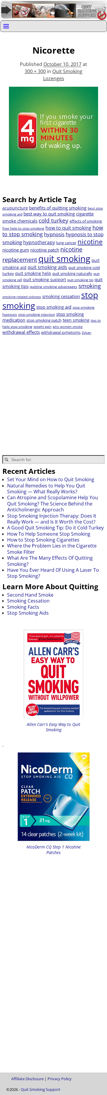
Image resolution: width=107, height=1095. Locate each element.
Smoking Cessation (28, 601)
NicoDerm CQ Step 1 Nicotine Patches (53, 849)
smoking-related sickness (21, 297)
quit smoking (64, 259)
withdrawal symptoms (61, 332)
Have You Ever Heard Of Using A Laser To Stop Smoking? (53, 573)
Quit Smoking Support (40, 1089)
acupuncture (15, 208)
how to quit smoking (68, 228)
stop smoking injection (36, 314)
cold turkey (53, 220)
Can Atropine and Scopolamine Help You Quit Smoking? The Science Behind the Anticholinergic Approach (52, 503)
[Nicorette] (53, 135)
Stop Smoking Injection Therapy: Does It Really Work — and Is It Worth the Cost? (51, 519)
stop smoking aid (53, 307)
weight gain (42, 327)
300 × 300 (35, 71)
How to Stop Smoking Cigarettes (43, 540)
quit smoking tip (80, 279)
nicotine (90, 241)
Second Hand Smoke (30, 595)
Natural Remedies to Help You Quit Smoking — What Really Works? (46, 488)
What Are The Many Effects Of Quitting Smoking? (50, 561)
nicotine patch (44, 250)
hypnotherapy (39, 242)
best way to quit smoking (49, 214)
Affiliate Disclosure (27, 1078)
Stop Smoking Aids (28, 613)
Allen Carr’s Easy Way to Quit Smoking (53, 727)
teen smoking (76, 320)
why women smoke (68, 327)
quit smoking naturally (72, 273)
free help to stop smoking (23, 228)
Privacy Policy (60, 1078)
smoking (89, 286)
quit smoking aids (47, 267)
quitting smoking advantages (53, 286)
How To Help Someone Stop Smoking (48, 534)
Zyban (86, 333)
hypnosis (54, 234)
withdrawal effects (21, 332)
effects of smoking (86, 221)
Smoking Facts (23, 607)
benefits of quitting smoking (57, 208)
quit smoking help (33, 273)
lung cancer (66, 242)
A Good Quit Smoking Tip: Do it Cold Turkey (55, 527)
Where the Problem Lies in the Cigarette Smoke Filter (52, 548)
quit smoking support (44, 279)
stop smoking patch (44, 320)
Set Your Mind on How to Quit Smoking (50, 479)
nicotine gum (15, 250)
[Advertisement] (53, 391)
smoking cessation (61, 296)
